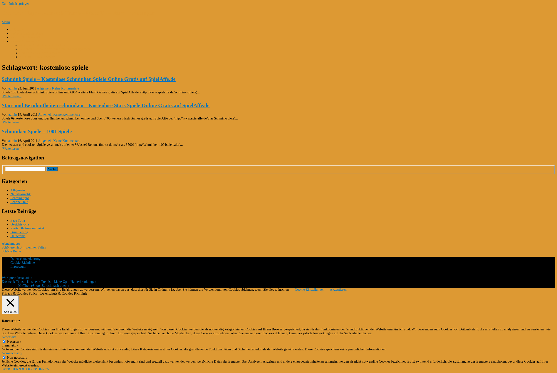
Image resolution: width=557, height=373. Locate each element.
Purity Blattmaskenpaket (27, 228)
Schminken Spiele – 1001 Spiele (37, 131)
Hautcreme (17, 236)
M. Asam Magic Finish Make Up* (42, 45)
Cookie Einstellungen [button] (309, 289)
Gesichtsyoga (19, 224)
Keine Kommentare (65, 88)
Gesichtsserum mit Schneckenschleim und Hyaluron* (55, 49)
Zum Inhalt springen (16, 3)
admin (12, 88)
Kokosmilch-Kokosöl (25, 37)
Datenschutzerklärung (25, 258)
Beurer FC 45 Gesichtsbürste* (40, 53)
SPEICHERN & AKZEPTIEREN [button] (25, 369)
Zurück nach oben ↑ (55, 285)
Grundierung (19, 232)
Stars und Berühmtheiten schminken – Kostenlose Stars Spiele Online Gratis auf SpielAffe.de (106, 105)
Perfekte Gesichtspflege (26, 33)
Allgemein (44, 88)
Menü (6, 22)
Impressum (17, 266)
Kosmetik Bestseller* (25, 41)
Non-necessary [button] (12, 353)
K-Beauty (17, 29)
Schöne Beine (11, 251)
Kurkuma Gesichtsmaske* (37, 57)
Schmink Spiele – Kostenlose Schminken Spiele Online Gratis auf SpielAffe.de (89, 79)
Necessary (14, 341)
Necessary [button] (9, 337)
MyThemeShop (29, 285)
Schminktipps (19, 198)
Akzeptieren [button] (338, 289)
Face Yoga (17, 220)
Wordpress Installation (17, 278)
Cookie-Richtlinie (22, 262)
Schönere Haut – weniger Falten (24, 247)
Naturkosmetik (20, 194)
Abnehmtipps (11, 243)
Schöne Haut (19, 202)
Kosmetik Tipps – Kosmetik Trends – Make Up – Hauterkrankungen (78, 13)
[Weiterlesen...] (12, 96)
